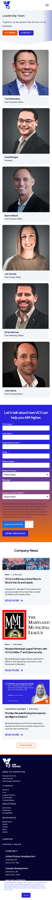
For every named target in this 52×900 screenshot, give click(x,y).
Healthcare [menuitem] (6, 810)
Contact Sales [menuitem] (11, 844)
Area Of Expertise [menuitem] (13, 772)
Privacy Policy (8, 890)
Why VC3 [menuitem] (5, 790)
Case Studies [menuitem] (7, 797)
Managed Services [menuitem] (9, 776)
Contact (26, 33)
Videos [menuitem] (5, 827)
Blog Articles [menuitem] (7, 822)
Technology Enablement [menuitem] (11, 781)
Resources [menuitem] (9, 818)
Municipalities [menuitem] (7, 813)
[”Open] (47, 5)
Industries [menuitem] (9, 804)
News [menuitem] (4, 829)
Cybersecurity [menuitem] (7, 778)
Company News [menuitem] (8, 800)
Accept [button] (26, 895)
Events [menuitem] (5, 832)
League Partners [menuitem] (8, 795)
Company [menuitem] (7, 786)
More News (26, 745)
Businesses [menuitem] (6, 808)
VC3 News (9, 33)
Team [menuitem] (4, 792)
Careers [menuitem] (7, 839)
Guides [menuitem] (5, 824)
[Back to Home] (6, 5)
